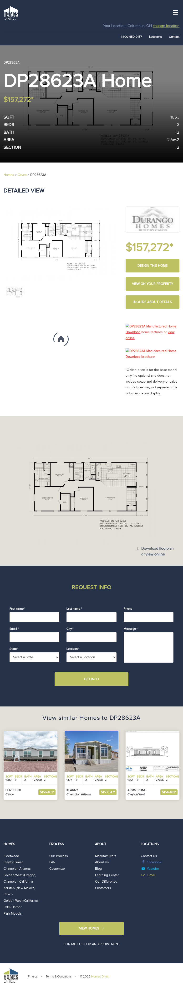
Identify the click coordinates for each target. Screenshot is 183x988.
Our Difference (106, 882)
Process (56, 844)
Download (133, 332)
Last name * (74, 609)
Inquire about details (152, 302)
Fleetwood (11, 856)
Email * (14, 629)
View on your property (152, 284)
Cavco (8, 894)
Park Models (13, 914)
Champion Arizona (17, 869)
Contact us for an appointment (91, 944)
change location (166, 26)
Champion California (18, 882)
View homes (89, 928)
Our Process (58, 856)
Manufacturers (105, 856)
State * (14, 649)
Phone (128, 609)
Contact (174, 37)
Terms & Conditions (58, 976)
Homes (9, 844)
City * (69, 629)
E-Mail (151, 875)
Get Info (91, 679)
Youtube (153, 869)
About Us (102, 862)
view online (155, 554)
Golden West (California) (21, 901)
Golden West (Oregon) (20, 875)
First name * (17, 609)
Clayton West (13, 862)
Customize (57, 869)
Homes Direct (100, 976)
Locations (155, 37)
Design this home (152, 266)
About (100, 844)
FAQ (52, 862)
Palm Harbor (13, 907)
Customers (103, 888)
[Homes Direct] (11, 12)
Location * (72, 649)
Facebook (154, 862)
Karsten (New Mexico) (19, 888)
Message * (130, 629)
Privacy (32, 976)
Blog (98, 869)
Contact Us (149, 856)
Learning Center (107, 875)
